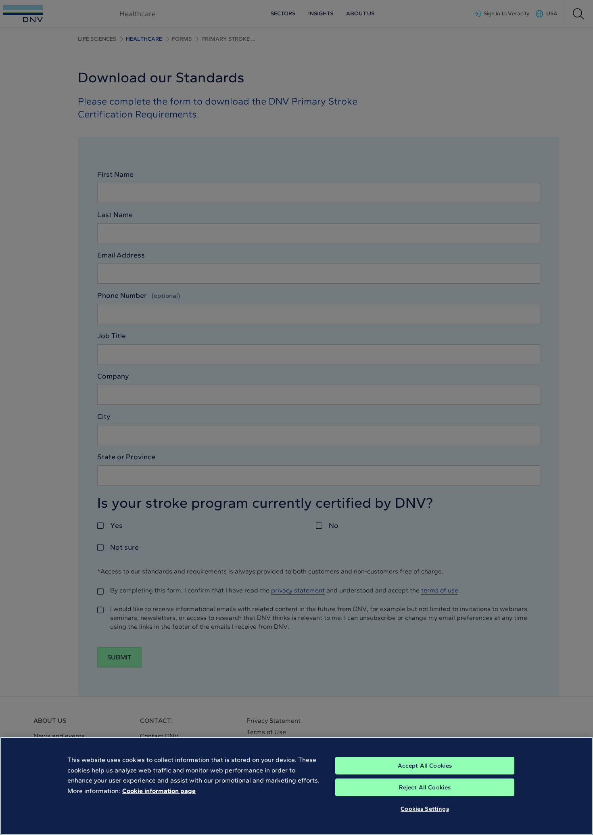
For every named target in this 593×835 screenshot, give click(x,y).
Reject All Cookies (425, 787)
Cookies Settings (425, 808)
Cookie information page (159, 791)
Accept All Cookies (425, 765)
